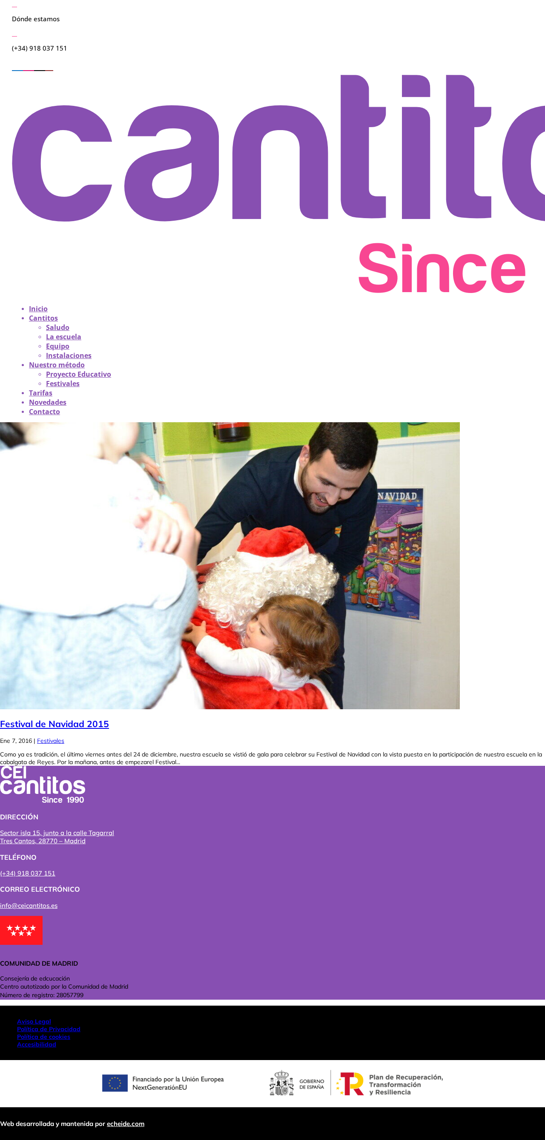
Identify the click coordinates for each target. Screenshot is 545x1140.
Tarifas (40, 393)
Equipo (57, 346)
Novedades (47, 402)
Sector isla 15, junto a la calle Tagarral (57, 833)
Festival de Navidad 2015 (54, 723)
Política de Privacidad (48, 1029)
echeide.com (125, 1124)
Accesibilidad (36, 1044)
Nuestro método (57, 365)
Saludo (57, 327)
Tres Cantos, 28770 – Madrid (43, 841)
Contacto (44, 411)
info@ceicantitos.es (28, 905)
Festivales (63, 383)
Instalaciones (69, 355)
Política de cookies (43, 1036)
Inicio (38, 308)
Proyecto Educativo (78, 374)
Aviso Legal (34, 1021)
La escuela (63, 336)
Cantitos (43, 318)
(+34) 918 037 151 (27, 873)
